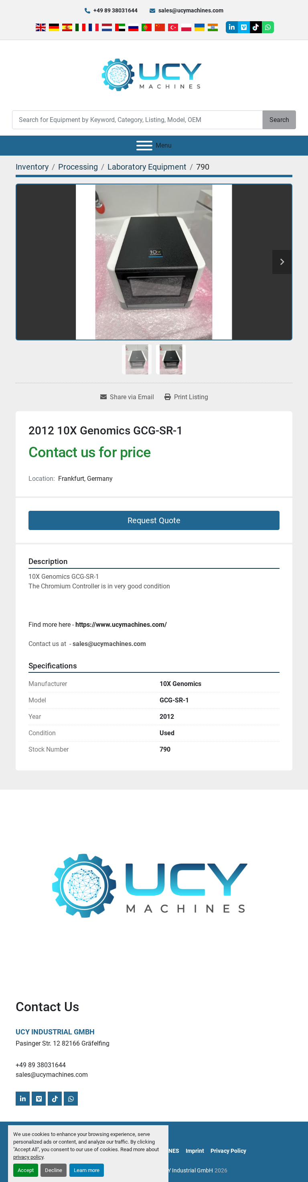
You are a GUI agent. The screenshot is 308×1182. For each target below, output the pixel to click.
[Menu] (144, 146)
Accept (26, 1170)
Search (279, 120)
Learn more (86, 1170)
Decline (53, 1170)
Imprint (195, 1151)
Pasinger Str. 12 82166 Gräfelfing (62, 1043)
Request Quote (154, 520)
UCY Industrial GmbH (55, 1032)
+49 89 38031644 (115, 10)
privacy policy (28, 1157)
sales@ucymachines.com (190, 10)
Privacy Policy (228, 1151)
